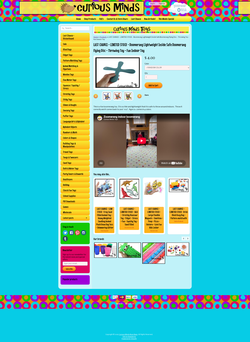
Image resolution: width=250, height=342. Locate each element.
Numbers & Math (70, 132)
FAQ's (101, 18)
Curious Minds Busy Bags (128, 334)
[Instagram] (83, 232)
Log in (152, 4)
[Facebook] (71, 232)
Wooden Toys (68, 74)
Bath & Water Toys (71, 168)
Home (78, 18)
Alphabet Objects (70, 126)
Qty (146, 73)
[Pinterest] (77, 232)
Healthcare (67, 179)
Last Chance (136, 18)
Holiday (66, 184)
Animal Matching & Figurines (70, 67)
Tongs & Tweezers (70, 157)
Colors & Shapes (70, 137)
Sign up (162, 4)
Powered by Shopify (129, 339)
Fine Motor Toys (69, 80)
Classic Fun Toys (69, 190)
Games (65, 206)
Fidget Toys (68, 55)
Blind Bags (67, 49)
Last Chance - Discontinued (68, 37)
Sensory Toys (68, 110)
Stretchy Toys (69, 94)
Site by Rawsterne (129, 337)
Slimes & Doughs (70, 104)
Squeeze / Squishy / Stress (71, 87)
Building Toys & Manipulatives (69, 145)
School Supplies (69, 195)
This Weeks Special (166, 18)
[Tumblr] (65, 238)
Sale (65, 44)
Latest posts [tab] (68, 218)
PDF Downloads (69, 201)
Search (119, 304)
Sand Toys (67, 162)
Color (147, 64)
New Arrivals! (149, 18)
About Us (129, 304)
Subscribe (69, 269)
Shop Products (90, 18)
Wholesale (67, 212)
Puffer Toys (68, 116)
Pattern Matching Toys (72, 60)
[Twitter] (65, 232)
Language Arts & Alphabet (74, 121)
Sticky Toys (67, 99)
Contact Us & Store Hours (117, 18)
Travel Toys (68, 151)
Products (103, 37)
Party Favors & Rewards (73, 173)
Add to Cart (153, 85)
